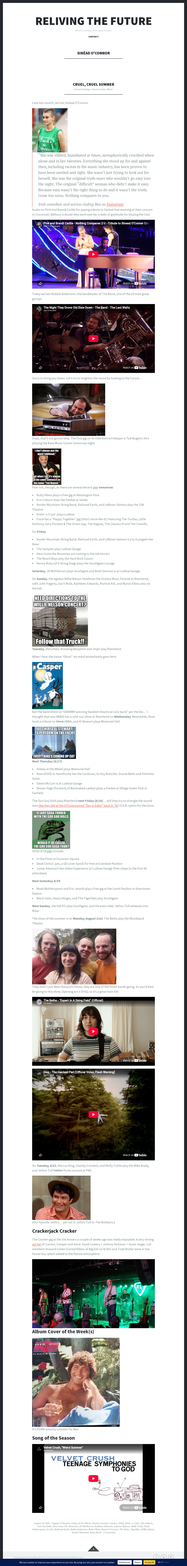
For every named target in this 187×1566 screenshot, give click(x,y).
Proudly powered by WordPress (29, 1557)
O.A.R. (50, 1529)
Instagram (115, 204)
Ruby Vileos (94, 1529)
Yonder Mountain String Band (86, 1532)
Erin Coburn (147, 1523)
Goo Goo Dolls (45, 1526)
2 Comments (109, 1532)
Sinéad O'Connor (109, 1529)
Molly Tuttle (137, 1526)
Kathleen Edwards (104, 1526)
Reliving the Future (93, 21)
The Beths (124, 1529)
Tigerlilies (135, 1529)
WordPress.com (75, 1557)
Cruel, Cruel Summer (93, 84)
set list (36, 1244)
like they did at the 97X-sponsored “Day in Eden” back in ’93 (78, 805)
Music (110, 89)
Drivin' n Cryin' (132, 1523)
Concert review (98, 89)
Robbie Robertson (78, 1529)
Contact (93, 36)
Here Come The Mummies (65, 1526)
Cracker (113, 1523)
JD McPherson (86, 1526)
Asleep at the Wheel (81, 1523)
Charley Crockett (100, 1523)
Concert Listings (82, 89)
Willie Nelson (147, 1529)
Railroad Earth (61, 1529)
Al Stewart (65, 1523)
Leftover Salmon (122, 1526)
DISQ (121, 1523)
